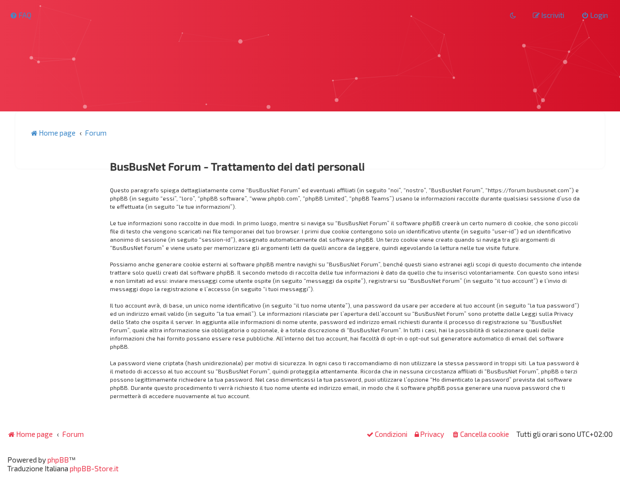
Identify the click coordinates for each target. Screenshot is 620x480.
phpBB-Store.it (94, 468)
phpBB (58, 459)
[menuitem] (20, 15)
